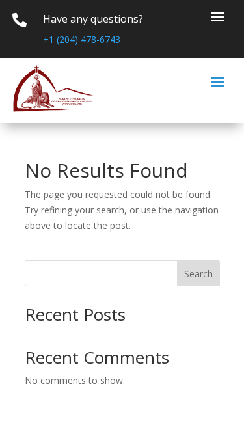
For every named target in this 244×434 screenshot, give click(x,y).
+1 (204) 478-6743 (81, 39)
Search (198, 273)
